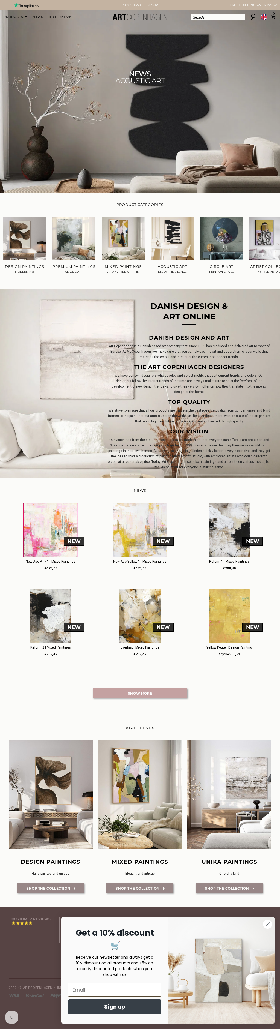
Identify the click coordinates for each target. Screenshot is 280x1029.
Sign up (114, 1006)
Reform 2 (50, 647)
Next (12, 5)
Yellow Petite (229, 647)
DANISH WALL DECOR (140, 5)
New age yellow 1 (140, 561)
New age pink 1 (50, 561)
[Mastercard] (35, 995)
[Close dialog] (267, 924)
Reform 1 (229, 561)
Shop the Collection (44, 888)
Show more (140, 693)
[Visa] (14, 995)
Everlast (140, 647)
